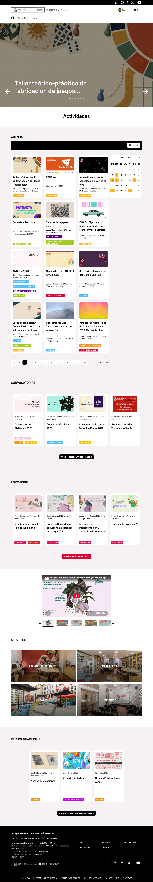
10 (112, 180)
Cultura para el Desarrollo (54, 242)
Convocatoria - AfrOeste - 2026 (23, 426)
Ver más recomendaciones (76, 813)
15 (134, 180)
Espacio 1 (109, 700)
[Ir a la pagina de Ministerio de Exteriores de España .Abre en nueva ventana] (23, 9)
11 (117, 180)
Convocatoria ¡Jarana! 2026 (59, 426)
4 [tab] (78, 98)
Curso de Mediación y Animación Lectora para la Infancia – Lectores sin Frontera (27, 326)
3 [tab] (75, 98)
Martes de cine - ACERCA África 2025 (60, 272)
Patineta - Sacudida (24, 222)
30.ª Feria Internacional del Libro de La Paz (92, 272)
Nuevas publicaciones (43, 780)
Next (145, 91)
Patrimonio (19, 295)
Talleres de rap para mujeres (57, 224)
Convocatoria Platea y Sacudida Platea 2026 (91, 426)
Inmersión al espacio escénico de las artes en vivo (92, 180)
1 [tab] (70, 98)
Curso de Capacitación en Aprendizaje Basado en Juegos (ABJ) (60, 527)
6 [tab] (83, 98)
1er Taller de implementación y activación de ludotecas (92, 527)
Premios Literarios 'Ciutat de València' (121, 426)
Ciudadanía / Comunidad (24, 291)
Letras (83, 295)
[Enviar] (58, 10)
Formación (20, 542)
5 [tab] (80, 98)
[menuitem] (89, 842)
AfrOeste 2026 (21, 271)
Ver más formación (76, 556)
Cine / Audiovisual (55, 295)
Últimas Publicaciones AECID (107, 779)
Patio (43, 700)
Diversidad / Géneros (90, 345)
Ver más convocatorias (76, 456)
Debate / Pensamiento (24, 286)
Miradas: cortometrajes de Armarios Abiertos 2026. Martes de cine (92, 326)
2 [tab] (72, 98)
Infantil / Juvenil (22, 244)
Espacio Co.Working (43, 666)
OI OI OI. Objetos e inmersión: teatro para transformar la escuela (92, 226)
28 (130, 190)
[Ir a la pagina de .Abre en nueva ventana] (50, 10)
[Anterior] (112, 157)
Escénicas (51, 195)
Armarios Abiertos (73, 778)
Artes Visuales (21, 281)
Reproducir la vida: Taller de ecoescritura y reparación (59, 326)
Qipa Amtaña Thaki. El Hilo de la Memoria (26, 525)
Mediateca (110, 666)
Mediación (18, 195)
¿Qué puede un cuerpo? (124, 523)
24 (112, 190)
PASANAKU (52, 177)
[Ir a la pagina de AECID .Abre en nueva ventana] (40, 9)
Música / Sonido (54, 236)
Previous (7, 91)
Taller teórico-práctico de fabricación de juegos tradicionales (51, 86)
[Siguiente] (139, 157)
